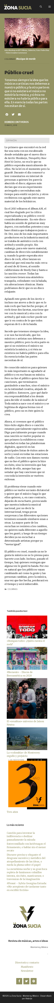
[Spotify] (34, 981)
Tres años (12, 811)
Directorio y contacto (27, 962)
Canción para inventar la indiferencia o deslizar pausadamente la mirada (21, 836)
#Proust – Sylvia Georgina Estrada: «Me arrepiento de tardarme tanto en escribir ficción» (27, 887)
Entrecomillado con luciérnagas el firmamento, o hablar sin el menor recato (26, 847)
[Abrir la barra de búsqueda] (40, 7)
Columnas (13, 589)
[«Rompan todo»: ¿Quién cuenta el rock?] (27, 637)
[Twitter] (26, 981)
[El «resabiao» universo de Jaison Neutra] (27, 717)
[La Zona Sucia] (18, 7)
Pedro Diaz (45, 50)
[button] (6, 114)
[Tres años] (27, 808)
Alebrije (28, 998)
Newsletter (27, 970)
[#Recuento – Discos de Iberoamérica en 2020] (27, 668)
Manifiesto (27, 966)
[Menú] (49, 7)
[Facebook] (19, 981)
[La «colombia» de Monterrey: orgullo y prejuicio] (27, 749)
